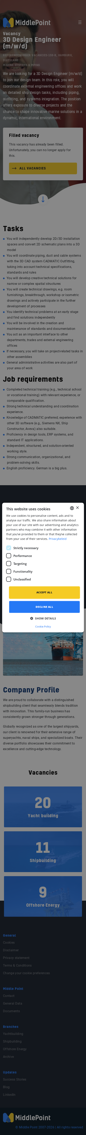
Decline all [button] (44, 607)
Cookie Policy (43, 626)
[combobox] (72, 508)
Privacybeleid (58, 539)
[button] (43, 618)
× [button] (77, 507)
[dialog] (43, 568)
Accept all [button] (44, 592)
